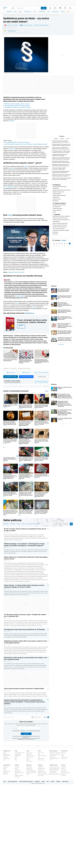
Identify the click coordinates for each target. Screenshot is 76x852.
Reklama (58, 781)
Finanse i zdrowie (41, 759)
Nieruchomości (55, 11)
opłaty (34, 306)
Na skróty (63, 765)
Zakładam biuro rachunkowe (55, 752)
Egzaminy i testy (18, 771)
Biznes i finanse (41, 752)
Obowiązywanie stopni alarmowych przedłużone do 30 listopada (59, 155)
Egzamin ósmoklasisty (19, 775)
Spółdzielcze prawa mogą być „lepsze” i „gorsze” (17, 103)
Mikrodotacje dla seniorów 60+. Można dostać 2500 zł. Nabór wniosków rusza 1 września (60, 165)
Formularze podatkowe (65, 772)
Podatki (4, 752)
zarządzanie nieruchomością (24, 368)
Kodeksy (28, 774)
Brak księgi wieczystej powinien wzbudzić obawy (17, 105)
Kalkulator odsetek (41, 771)
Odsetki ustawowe (53, 772)
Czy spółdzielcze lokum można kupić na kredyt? (17, 142)
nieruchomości (13, 368)
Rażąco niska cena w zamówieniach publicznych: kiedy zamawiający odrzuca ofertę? (60, 148)
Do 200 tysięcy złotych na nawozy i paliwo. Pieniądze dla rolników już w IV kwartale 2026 (61, 152)
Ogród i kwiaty (63, 758)
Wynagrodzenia (18, 754)
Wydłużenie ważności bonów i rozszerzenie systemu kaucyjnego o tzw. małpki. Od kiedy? (61, 175)
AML (50, 759)
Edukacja (63, 11)
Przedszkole (17, 766)
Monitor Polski (29, 768)
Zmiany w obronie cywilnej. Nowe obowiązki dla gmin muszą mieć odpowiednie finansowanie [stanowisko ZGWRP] (61, 179)
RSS (48, 781)
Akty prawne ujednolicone (31, 772)
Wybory (54, 212)
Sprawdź (21, 326)
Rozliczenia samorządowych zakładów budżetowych (61, 231)
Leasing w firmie (41, 758)
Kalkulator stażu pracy (42, 772)
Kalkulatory (57, 185)
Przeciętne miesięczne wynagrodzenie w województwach (61, 220)
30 (69, 243)
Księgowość (9, 11)
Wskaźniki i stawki (53, 765)
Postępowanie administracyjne (59, 204)
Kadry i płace (5, 772)
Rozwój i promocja (31, 523)
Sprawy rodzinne (29, 752)
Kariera (43, 781)
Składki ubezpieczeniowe (54, 769)
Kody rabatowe (64, 769)
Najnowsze (62, 138)
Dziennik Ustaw (29, 766)
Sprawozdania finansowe (54, 758)
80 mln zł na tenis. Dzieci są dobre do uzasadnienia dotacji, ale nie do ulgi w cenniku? (60, 141)
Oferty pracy (63, 775)
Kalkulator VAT (40, 769)
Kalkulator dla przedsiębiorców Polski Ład (61, 190)
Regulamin (37, 781)
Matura (16, 774)
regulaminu (26, 730)
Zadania (18, 14)
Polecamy (53, 384)
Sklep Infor (28, 759)
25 (56, 243)
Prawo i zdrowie (29, 761)
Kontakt (52, 781)
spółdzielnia (6, 368)
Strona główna (6, 14)
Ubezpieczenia (17, 755)
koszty (16, 303)
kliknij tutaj (32, 739)
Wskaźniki (57, 214)
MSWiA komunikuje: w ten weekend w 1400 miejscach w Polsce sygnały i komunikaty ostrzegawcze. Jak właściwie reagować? (61, 145)
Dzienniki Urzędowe (30, 769)
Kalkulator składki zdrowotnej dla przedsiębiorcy (60, 187)
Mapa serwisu (65, 781)
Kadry (15, 11)
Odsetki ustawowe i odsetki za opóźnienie (61, 216)
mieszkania (11, 120)
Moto (49, 11)
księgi (9, 215)
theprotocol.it (63, 774)
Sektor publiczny (27, 11)
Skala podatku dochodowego (55, 774)
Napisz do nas (27, 372)
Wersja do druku (11, 372)
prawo (26, 166)
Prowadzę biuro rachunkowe (55, 754)
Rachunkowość (6, 754)
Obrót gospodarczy (6, 755)
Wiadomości (6, 523)
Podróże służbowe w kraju (54, 766)
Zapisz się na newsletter (43, 372)
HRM (16, 759)
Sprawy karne (29, 754)
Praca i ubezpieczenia (42, 755)
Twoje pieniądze (41, 11)
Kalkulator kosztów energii (58, 191)
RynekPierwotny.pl (12, 30)
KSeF (68, 11)
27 (61, 243)
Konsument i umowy (30, 755)
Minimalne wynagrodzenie (54, 768)
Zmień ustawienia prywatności (26, 781)
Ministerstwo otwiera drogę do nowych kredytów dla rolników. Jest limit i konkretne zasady (61, 162)
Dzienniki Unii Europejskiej (31, 771)
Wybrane (67, 138)
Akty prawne (29, 765)
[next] (48, 717)
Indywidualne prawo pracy (20, 752)
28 (64, 243)
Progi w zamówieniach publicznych (60, 223)
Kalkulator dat (55, 200)
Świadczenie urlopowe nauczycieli (60, 217)
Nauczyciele (17, 769)
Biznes (20, 11)
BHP (16, 758)
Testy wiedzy (17, 776)
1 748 (45, 717)
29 (67, 243)
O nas (4, 781)
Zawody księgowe (6, 758)
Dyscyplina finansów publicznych (60, 226)
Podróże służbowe (53, 771)
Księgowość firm (6, 750)
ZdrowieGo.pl (63, 766)
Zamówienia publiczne (57, 208)
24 (54, 243)
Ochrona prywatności (12, 781)
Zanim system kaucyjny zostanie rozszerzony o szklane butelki (59, 168)
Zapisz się (26, 733)
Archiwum (63, 768)
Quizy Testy (55, 233)
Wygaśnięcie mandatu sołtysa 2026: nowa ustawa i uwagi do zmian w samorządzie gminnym (61, 158)
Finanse (18, 523)
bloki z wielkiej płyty (8, 186)
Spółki (39, 754)
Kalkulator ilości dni (57, 198)
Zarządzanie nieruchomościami (27, 14)
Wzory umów (63, 771)
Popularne (56, 138)
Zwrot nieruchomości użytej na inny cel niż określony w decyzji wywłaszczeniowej (25, 144)
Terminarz (57, 240)
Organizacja (12, 523)
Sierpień (64, 240)
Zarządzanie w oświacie (19, 772)
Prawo (34, 11)
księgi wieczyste (20, 296)
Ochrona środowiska (57, 210)
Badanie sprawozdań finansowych (60, 225)
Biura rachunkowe (53, 750)
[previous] (32, 717)
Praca (27, 758)
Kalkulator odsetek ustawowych (59, 195)
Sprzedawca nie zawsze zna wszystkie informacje (17, 107)
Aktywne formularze (60, 203)
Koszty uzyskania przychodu (59, 228)
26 (59, 243)
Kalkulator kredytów (57, 193)
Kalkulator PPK (56, 197)
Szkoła (16, 768)
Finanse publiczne (56, 206)
